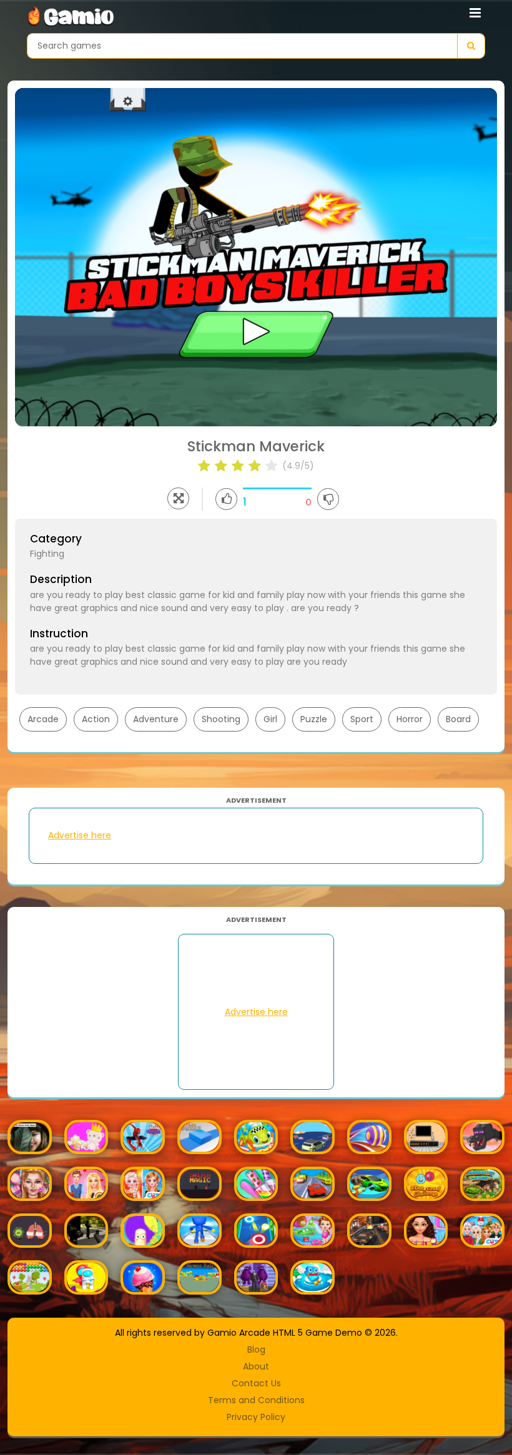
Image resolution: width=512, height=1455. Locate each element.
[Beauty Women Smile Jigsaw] (29, 1137)
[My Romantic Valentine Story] (86, 1184)
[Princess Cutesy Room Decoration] (86, 1137)
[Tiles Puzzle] (199, 1137)
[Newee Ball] (199, 1277)
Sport (361, 719)
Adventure (156, 719)
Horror (409, 719)
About (256, 1366)
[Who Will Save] (312, 1277)
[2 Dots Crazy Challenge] (426, 1184)
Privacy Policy (256, 1417)
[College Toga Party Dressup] (426, 1230)
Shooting (221, 719)
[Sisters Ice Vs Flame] (143, 1184)
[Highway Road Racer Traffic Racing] (312, 1184)
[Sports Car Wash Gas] (256, 1137)
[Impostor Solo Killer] (86, 1277)
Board (458, 719)
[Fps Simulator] (86, 1230)
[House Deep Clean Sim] (369, 1184)
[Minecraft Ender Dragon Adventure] (482, 1137)
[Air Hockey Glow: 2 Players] (256, 1230)
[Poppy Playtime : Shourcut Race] (199, 1230)
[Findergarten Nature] (482, 1184)
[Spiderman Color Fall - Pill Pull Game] (143, 1137)
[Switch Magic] (199, 1184)
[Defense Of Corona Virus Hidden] (29, 1230)
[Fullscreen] (178, 498)
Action (96, 719)
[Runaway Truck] (312, 1137)
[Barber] (143, 1230)
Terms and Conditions (256, 1400)
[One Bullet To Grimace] (256, 1277)
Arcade (43, 719)
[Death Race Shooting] (369, 1230)
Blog (256, 1349)
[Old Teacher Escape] (426, 1137)
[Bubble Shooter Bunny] (29, 1277)
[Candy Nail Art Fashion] (256, 1184)
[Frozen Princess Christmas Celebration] (482, 1230)
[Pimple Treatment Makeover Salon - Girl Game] (29, 1184)
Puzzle (313, 719)
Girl (270, 719)
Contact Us (256, 1383)
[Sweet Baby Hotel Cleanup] (312, 1230)
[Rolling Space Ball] (369, 1137)
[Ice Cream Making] (143, 1277)
